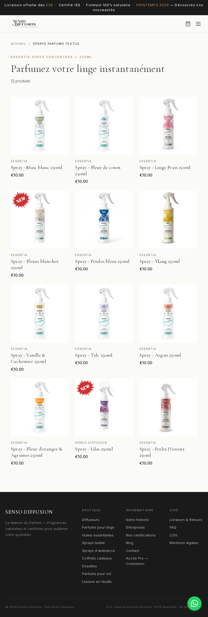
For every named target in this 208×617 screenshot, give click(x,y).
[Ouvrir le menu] (198, 24)
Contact (132, 550)
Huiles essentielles (97, 535)
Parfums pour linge (98, 527)
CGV (173, 535)
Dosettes (89, 566)
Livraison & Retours (186, 519)
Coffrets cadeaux (97, 558)
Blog (129, 543)
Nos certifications (141, 535)
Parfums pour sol (96, 573)
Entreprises (135, 527)
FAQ (173, 527)
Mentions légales (184, 543)
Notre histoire (137, 519)
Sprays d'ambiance (98, 550)
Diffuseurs (90, 519)
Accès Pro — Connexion (137, 561)
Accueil (18, 44)
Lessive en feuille (97, 581)
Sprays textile (93, 543)
